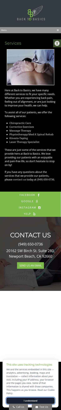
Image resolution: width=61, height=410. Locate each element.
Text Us (43, 407)
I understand (30, 400)
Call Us (20, 407)
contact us (19, 179)
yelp (28, 214)
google (28, 201)
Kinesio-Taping (18, 138)
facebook (28, 195)
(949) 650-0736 (45, 179)
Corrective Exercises (21, 127)
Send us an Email (30, 265)
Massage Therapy (20, 130)
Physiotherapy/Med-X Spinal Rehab (31, 134)
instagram (28, 207)
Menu (4, 30)
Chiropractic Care (20, 123)
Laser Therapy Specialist (24, 142)
